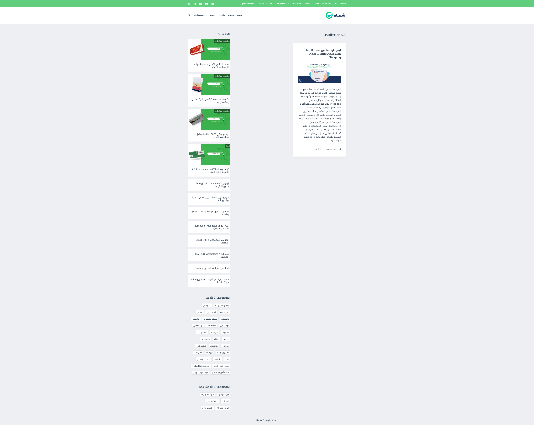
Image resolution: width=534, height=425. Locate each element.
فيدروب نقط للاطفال (200, 366)
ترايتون (199, 312)
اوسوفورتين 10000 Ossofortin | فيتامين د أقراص (213, 135)
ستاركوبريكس (211, 401)
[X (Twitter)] (195, 4)
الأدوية (239, 15)
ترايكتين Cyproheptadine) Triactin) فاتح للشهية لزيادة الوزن (210, 170)
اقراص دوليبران (223, 408)
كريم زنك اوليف (207, 394)
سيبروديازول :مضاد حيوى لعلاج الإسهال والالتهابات (210, 198)
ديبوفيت (209, 352)
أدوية (317, 149)
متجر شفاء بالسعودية (323, 3)
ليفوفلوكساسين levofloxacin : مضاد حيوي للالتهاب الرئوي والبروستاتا (323, 54)
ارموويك (225, 332)
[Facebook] (189, 4)
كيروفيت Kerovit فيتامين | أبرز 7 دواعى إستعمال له (210, 100)
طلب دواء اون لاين (282, 3)
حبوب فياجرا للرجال (200, 372)
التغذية (231, 15)
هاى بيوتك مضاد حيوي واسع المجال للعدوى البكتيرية (211, 227)
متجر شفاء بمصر (340, 3)
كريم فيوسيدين (203, 359)
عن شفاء (308, 3)
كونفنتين (214, 346)
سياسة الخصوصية (265, 3)
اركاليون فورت (223, 352)
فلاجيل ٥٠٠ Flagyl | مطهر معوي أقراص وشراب (210, 213)
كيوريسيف (224, 312)
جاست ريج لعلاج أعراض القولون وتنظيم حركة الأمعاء (210, 280)
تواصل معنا (297, 3)
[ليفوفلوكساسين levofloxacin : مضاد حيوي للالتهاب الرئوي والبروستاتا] (319, 72)
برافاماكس (211, 326)
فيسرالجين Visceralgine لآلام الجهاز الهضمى (212, 255)
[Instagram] (200, 4)
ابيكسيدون (211, 312)
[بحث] (189, 15)
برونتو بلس (224, 326)
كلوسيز (226, 339)
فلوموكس (201, 346)
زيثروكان (225, 346)
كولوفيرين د (207, 408)
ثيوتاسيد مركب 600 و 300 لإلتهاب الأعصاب (212, 241)
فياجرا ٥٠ (225, 401)
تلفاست (217, 359)
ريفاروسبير (206, 339)
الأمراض (213, 15)
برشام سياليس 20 (222, 305)
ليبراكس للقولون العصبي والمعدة (212, 268)
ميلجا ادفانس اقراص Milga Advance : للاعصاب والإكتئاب (210, 65)
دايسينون (225, 319)
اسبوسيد (198, 352)
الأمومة (222, 15)
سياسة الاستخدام (248, 3)
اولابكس (195, 319)
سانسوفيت (202, 332)
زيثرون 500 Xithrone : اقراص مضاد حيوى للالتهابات (212, 184)
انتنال (216, 339)
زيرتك (227, 359)
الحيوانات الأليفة (200, 15)
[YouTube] (206, 4)
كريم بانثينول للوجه (221, 366)
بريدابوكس (197, 326)
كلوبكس (206, 305)
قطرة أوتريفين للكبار (220, 372)
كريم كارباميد (223, 394)
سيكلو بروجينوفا (210, 319)
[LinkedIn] (212, 4)
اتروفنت (214, 332)
